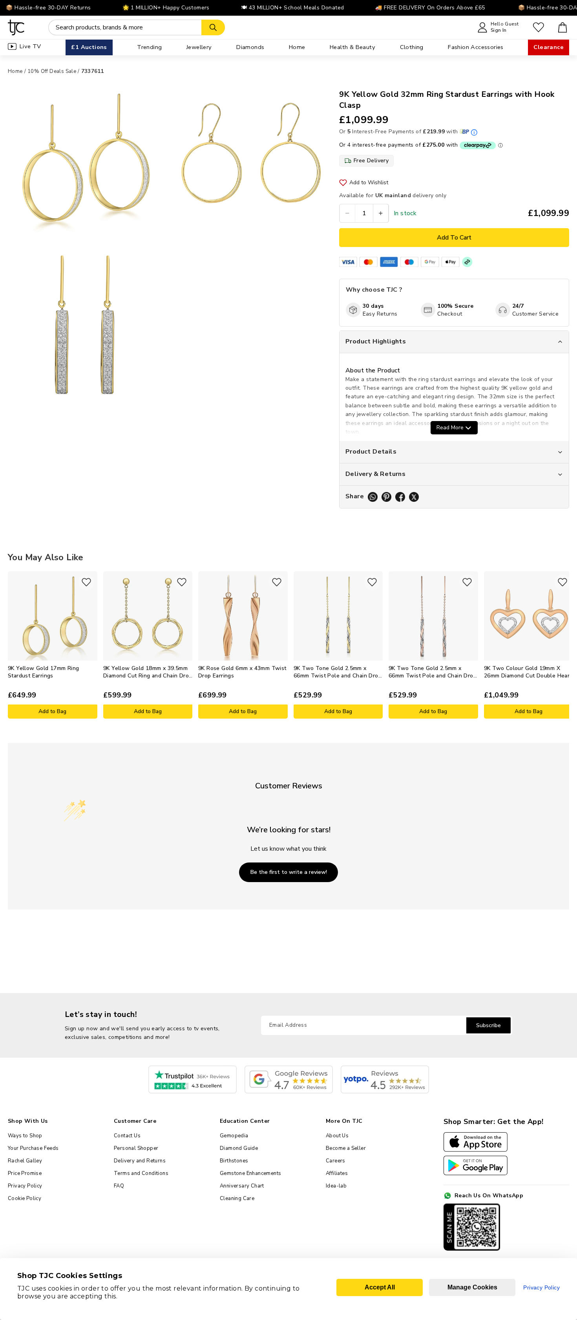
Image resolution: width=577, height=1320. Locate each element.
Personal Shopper (136, 1148)
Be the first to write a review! (288, 872)
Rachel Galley (25, 1160)
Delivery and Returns (140, 1160)
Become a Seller (346, 1148)
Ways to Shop (25, 1135)
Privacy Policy (25, 1185)
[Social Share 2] (386, 497)
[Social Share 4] (414, 497)
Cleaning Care (237, 1198)
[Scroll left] (14, 645)
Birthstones (234, 1160)
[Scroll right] (563, 645)
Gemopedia (234, 1135)
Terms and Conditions (141, 1173)
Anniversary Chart (242, 1185)
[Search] (213, 27)
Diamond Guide (239, 1148)
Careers (335, 1160)
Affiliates (337, 1173)
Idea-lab (336, 1185)
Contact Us (127, 1135)
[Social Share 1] (373, 497)
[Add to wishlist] (86, 582)
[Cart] (563, 27)
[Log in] (538, 27)
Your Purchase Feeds (33, 1148)
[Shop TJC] (16, 27)
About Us (337, 1135)
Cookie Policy (24, 1198)
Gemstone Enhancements (250, 1173)
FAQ (119, 1185)
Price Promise (25, 1173)
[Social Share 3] (400, 497)
